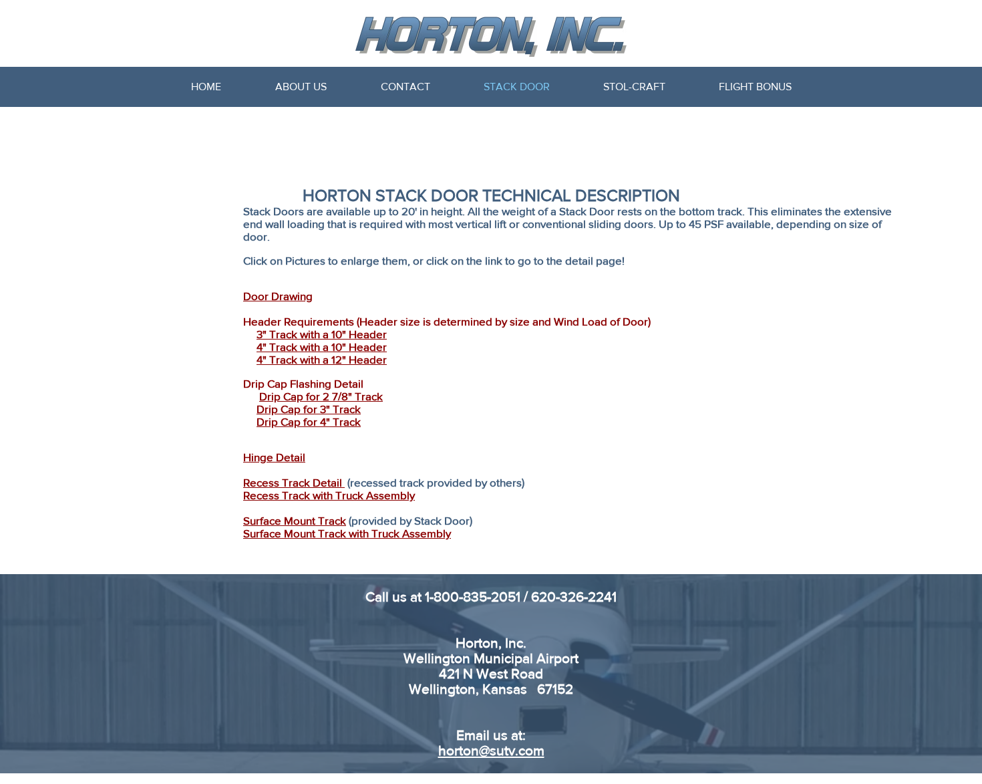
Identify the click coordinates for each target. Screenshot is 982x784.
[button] (274, 456)
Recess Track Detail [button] (294, 482)
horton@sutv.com (491, 750)
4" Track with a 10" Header (322, 346)
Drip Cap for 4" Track (309, 421)
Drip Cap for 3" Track (309, 408)
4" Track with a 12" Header (322, 359)
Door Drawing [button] (278, 295)
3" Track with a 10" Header (322, 334)
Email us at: (491, 735)
